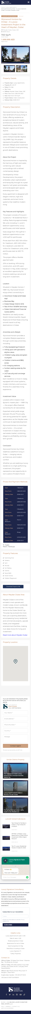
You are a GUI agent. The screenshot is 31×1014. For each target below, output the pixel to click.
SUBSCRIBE (8, 925)
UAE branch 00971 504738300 (10, 977)
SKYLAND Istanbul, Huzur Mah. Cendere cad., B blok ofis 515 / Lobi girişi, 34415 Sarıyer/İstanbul (15, 966)
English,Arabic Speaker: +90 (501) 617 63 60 (13, 975)
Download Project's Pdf (13, 586)
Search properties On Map (15, 946)
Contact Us (15, 1006)
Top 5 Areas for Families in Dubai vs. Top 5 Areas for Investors (19, 824)
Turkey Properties (15, 953)
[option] (15, 54)
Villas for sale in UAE (15, 938)
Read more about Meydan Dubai (15, 635)
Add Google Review (7, 1008)
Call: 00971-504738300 (14, 708)
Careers (7, 1006)
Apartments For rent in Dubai (15, 943)
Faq (2, 1006)
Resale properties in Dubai (15, 941)
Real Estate (12, 706)
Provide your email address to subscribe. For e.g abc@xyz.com (13, 920)
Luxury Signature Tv (15, 951)
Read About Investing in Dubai (15, 948)
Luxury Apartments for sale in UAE (15, 936)
